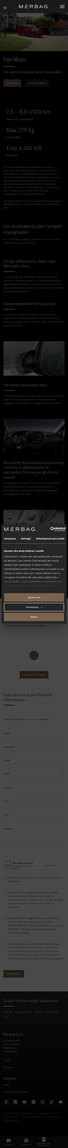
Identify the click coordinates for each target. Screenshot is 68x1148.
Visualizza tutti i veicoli (34, 674)
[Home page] (34, 6)
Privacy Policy (47, 1113)
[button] (8, 1142)
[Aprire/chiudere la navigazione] (62, 6)
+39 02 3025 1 (10, 1051)
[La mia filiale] (6, 7)
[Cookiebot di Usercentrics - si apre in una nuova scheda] (50, 529)
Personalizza (32, 607)
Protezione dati (11, 1113)
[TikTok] (51, 1102)
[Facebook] (6, 1102)
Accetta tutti (34, 597)
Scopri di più (12, 83)
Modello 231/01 (11, 1120)
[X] (42, 1102)
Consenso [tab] (10, 538)
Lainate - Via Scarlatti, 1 (17, 1012)
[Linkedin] (33, 1102)
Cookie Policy (10, 1117)
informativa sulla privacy (47, 877)
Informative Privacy (32, 1117)
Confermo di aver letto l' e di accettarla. (35, 879)
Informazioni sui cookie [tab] (50, 538)
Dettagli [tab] (26, 538)
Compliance (29, 1113)
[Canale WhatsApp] (60, 1102)
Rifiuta (34, 616)
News (6, 1084)
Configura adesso (37, 83)
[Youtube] (24, 1102)
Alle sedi (7, 1067)
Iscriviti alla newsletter (15, 1092)
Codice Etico (53, 1117)
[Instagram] (15, 1102)
